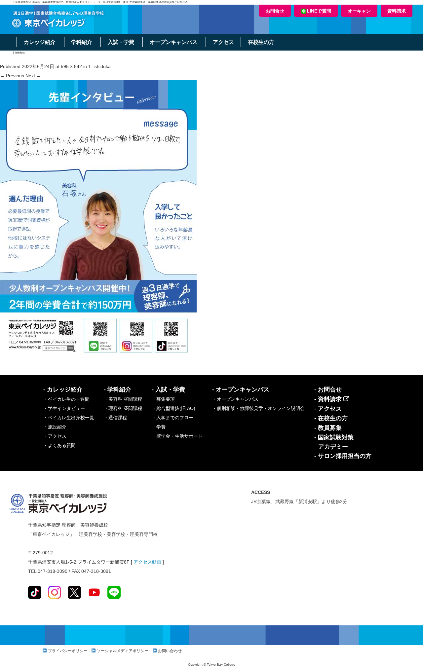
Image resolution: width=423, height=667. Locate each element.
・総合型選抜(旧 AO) (173, 408)
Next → (33, 75)
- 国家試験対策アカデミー (334, 442)
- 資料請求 (328, 399)
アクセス (223, 42)
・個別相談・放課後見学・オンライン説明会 (258, 408)
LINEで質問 (319, 11)
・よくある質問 (59, 445)
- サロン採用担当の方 (342, 456)
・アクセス (54, 436)
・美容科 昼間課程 (123, 399)
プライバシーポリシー (68, 650)
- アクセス (328, 408)
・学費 (159, 426)
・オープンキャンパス (235, 399)
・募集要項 (163, 399)
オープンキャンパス (173, 42)
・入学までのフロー (172, 417)
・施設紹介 (54, 426)
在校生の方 (261, 42)
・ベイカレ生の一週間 (66, 399)
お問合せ (275, 11)
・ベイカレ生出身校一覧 (68, 417)
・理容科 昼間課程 (123, 408)
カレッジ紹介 (40, 42)
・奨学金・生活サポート (177, 436)
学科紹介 (81, 42)
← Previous (12, 75)
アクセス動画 (147, 562)
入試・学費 (121, 42)
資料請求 (396, 11)
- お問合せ (328, 389)
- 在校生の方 (331, 418)
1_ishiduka (99, 66)
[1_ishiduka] (98, 219)
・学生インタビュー (64, 408)
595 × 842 (71, 66)
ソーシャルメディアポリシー (122, 650)
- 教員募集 (328, 428)
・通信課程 (115, 417)
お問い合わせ (170, 650)
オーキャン (359, 11)
